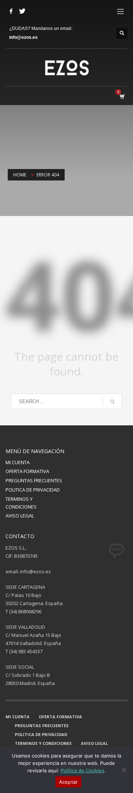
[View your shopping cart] (121, 96)
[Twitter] (22, 11)
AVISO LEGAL (20, 515)
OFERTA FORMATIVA (27, 471)
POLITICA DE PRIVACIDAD (33, 489)
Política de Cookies (82, 770)
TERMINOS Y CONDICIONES (21, 503)
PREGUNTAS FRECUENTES (34, 480)
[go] (112, 401)
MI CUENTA (18, 462)
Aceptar (68, 782)
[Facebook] (11, 11)
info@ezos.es (23, 37)
